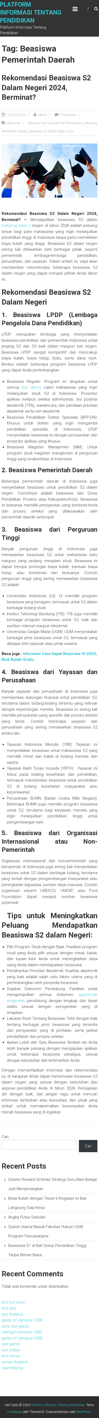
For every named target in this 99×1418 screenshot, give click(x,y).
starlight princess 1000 (22, 1332)
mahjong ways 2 (16, 225)
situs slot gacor (15, 1326)
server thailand (15, 1362)
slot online (11, 1350)
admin (42, 115)
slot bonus (11, 1356)
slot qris (9, 1308)
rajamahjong (12, 1367)
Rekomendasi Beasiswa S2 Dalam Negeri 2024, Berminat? (46, 87)
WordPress (83, 1412)
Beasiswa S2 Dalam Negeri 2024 (51, 131)
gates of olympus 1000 (22, 1320)
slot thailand (12, 1314)
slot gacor (11, 1344)
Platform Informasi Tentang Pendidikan (30, 12)
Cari (5, 1136)
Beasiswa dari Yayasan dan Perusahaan (55, 123)
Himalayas (14, 1412)
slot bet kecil (13, 1302)
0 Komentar (68, 115)
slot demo (31, 387)
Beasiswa (13, 123)
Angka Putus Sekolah (26, 1217)
